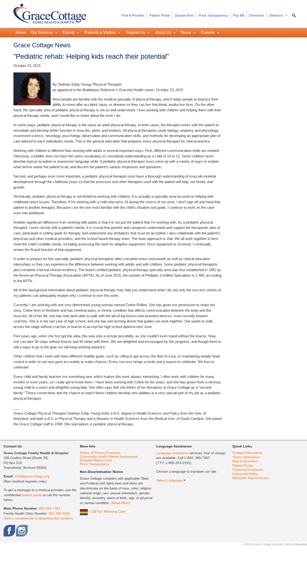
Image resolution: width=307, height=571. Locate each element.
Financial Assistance (247, 469)
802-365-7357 (49, 508)
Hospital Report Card (96, 460)
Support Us (135, 32)
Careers (208, 32)
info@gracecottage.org (32, 476)
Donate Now (184, 15)
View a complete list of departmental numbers (38, 518)
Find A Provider (132, 15)
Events (69, 32)
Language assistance (172, 453)
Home (21, 32)
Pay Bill (238, 15)
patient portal (32, 495)
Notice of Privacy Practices (100, 453)
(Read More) (120, 503)
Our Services (42, 32)
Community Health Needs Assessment (109, 456)
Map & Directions (245, 461)
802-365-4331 (59, 513)
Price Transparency (213, 15)
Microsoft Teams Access (250, 478)
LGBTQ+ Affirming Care (107, 511)
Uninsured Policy (245, 474)
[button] (293, 15)
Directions (256, 15)
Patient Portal (159, 15)
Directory (276, 15)
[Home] (49, 13)
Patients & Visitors (100, 32)
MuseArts (301, 544)
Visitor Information (246, 457)
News (186, 32)
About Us (163, 32)
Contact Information (247, 453)
